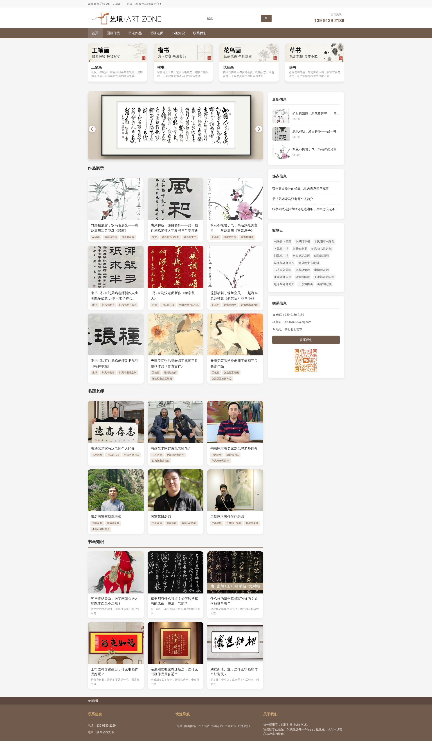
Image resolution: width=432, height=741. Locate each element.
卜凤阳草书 (302, 241)
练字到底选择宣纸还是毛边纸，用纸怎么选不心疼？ (308, 209)
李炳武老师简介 (101, 529)
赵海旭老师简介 (160, 460)
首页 (95, 33)
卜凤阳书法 (281, 248)
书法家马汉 (168, 304)
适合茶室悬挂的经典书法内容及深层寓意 (300, 189)
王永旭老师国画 (324, 277)
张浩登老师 (170, 372)
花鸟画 (96, 237)
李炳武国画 (302, 277)
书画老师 (156, 33)
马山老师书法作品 (189, 304)
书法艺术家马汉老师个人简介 (292, 199)
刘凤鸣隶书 (190, 237)
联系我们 (200, 33)
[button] (90, 61)
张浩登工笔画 (231, 372)
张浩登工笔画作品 (222, 378)
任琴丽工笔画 (233, 523)
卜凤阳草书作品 (324, 241)
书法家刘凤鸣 (282, 270)
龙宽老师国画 (282, 277)
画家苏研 (172, 523)
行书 (154, 304)
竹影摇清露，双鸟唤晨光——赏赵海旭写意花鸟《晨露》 (331, 113)
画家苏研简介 (188, 523)
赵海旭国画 (128, 237)
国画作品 (113, 33)
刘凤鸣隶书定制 (308, 263)
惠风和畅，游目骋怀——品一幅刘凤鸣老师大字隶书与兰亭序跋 (336, 131)
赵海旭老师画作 (249, 304)
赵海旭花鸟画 (301, 255)
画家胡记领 (324, 284)
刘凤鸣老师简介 (220, 460)
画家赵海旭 (110, 237)
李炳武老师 (113, 523)
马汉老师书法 (131, 454)
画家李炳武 (302, 270)
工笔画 (156, 372)
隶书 (154, 237)
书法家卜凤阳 (282, 241)
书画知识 (178, 33)
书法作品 (135, 33)
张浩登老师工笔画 (162, 378)
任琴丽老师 (252, 523)
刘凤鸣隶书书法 (127, 304)
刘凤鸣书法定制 (170, 237)
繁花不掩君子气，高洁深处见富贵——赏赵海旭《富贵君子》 (335, 149)
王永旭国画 (305, 284)
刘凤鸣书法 (108, 372)
